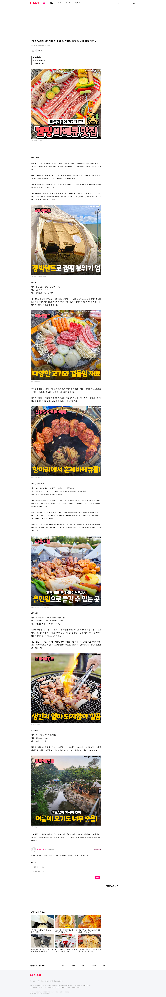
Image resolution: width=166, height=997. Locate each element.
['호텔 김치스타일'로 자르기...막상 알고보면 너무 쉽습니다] (89, 924)
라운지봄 (39, 855)
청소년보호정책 (58, 981)
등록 (97, 877)
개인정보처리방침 (48, 981)
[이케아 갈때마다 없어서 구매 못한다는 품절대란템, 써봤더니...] (42, 943)
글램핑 (33, 855)
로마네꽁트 (45, 855)
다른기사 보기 (97, 849)
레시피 (77, 3)
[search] (134, 3)
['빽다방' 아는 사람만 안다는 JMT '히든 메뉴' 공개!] (42, 924)
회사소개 (32, 981)
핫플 (51, 3)
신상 (43, 3)
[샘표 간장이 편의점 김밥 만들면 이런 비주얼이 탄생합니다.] (66, 924)
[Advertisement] (83, 22)
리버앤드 (52, 855)
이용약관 (39, 981)
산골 (74, 855)
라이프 (68, 3)
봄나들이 (70, 855)
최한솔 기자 (34, 45)
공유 (42, 50)
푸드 (59, 3)
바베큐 (57, 855)
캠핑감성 (79, 855)
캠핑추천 (85, 855)
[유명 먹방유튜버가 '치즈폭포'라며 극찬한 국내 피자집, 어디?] (89, 943)
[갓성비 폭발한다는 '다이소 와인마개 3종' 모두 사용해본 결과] (66, 943)
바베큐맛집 (63, 855)
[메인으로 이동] (34, 3)
